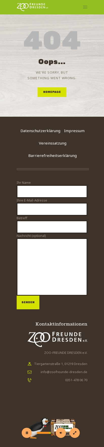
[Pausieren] (27, 433)
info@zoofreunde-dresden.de (64, 372)
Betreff (22, 218)
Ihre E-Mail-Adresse (32, 200)
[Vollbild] (75, 433)
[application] (52, 421)
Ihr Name (24, 182)
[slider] (44, 433)
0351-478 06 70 (76, 380)
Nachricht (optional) (31, 235)
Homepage (52, 92)
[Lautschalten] (61, 433)
